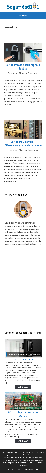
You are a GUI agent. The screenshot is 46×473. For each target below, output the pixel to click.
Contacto (40, 463)
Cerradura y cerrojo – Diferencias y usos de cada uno (23, 143)
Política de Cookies (27, 463)
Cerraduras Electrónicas (23, 359)
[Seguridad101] (23, 6)
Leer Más (23, 387)
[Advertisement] (23, 294)
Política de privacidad (10, 463)
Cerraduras (33, 73)
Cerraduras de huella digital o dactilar (23, 66)
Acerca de (23, 465)
